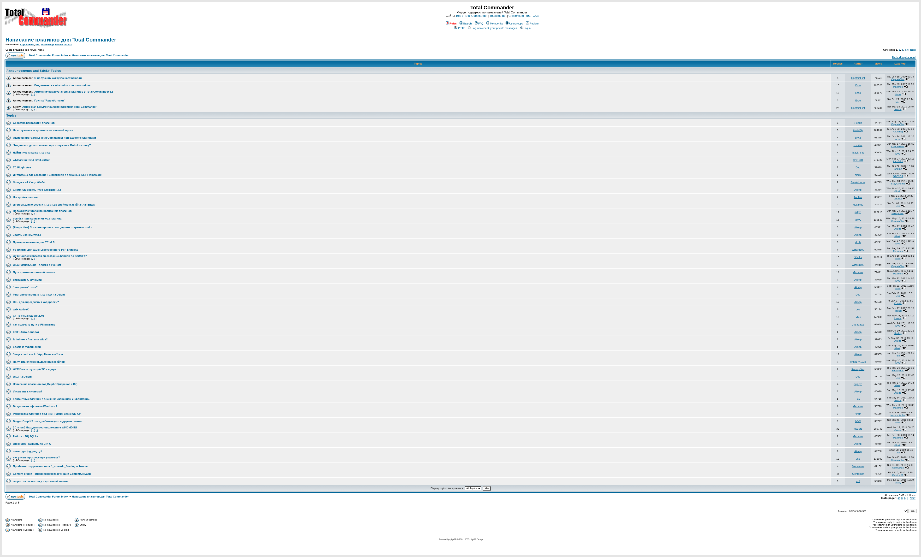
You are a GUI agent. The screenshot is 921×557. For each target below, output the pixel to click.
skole (858, 242)
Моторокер (47, 44)
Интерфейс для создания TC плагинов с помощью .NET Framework (57, 174)
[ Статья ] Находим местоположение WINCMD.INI (45, 427)
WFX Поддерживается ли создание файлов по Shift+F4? (50, 256)
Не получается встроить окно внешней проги (43, 130)
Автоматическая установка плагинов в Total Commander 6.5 (73, 91)
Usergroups (516, 23)
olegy (858, 174)
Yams (898, 94)
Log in (527, 28)
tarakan (898, 168)
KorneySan (857, 369)
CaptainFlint (27, 44)
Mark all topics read (903, 57)
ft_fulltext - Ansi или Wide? (30, 339)
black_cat (858, 152)
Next (912, 49)
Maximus (898, 86)
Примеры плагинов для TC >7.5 (33, 242)
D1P (898, 102)
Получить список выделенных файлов (39, 361)
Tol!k (897, 355)
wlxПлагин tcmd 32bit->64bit (31, 160)
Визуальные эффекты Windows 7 (35, 406)
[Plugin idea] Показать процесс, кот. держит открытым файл (52, 227)
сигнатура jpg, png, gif (27, 451)
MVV (898, 154)
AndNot (858, 197)
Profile (461, 28)
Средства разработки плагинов (34, 122)
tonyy (858, 219)
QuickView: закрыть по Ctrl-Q (32, 443)
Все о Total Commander (472, 16)
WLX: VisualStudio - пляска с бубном (37, 264)
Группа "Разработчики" (49, 100)
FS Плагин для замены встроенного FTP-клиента (45, 249)
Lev (858, 309)
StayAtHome (858, 182)
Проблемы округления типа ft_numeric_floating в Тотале (50, 466)
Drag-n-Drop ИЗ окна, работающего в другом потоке (47, 421)
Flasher (898, 310)
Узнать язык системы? (27, 391)
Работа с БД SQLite (25, 436)
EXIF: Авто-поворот (26, 332)
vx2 (858, 458)
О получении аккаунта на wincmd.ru (58, 78)
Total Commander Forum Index (48, 55)
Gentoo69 (858, 473)
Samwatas (858, 466)
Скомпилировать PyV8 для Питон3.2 (37, 189)
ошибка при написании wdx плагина (37, 218)
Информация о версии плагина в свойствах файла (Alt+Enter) (54, 204)
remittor (858, 145)
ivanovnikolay (898, 415)
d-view (59, 44)
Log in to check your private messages (494, 28)
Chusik (898, 303)
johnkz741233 (858, 361)
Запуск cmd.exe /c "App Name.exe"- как (38, 354)
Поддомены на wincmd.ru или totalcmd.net (62, 85)
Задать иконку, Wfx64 (27, 234)
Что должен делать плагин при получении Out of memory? (52, 145)
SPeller (858, 257)
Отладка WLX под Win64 (29, 182)
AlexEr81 (858, 160)
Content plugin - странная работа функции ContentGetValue (52, 473)
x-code (858, 122)
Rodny (898, 333)
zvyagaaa (858, 324)
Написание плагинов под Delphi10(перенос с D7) (45, 384)
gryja (858, 137)
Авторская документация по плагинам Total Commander (59, 106)
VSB (858, 316)
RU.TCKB (532, 16)
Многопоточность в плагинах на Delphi (39, 294)
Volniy (898, 482)
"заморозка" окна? (25, 287)
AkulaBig (858, 130)
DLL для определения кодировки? (36, 302)
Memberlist (496, 23)
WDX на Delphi (22, 376)
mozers (858, 428)
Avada (68, 44)
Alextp (858, 189)
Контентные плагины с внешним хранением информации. (51, 398)
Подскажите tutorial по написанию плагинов (42, 210)
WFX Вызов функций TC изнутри (34, 369)
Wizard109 (858, 249)
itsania (898, 318)
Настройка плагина (25, 197)
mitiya (858, 212)
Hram (858, 413)
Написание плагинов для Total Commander (61, 40)
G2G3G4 (898, 176)
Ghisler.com (516, 16)
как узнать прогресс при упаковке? (36, 457)
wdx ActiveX (21, 309)
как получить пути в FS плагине (34, 324)
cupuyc (858, 384)
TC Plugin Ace (22, 167)
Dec (858, 167)
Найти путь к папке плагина (31, 152)
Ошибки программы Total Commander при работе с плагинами (54, 137)
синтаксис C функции (27, 279)
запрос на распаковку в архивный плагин (41, 481)
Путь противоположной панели (34, 272)
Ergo (858, 85)
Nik (37, 44)
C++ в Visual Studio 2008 (28, 315)
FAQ (481, 23)
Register (534, 23)
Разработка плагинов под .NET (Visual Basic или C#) (47, 413)
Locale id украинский (27, 346)
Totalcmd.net (498, 16)
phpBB (453, 539)
